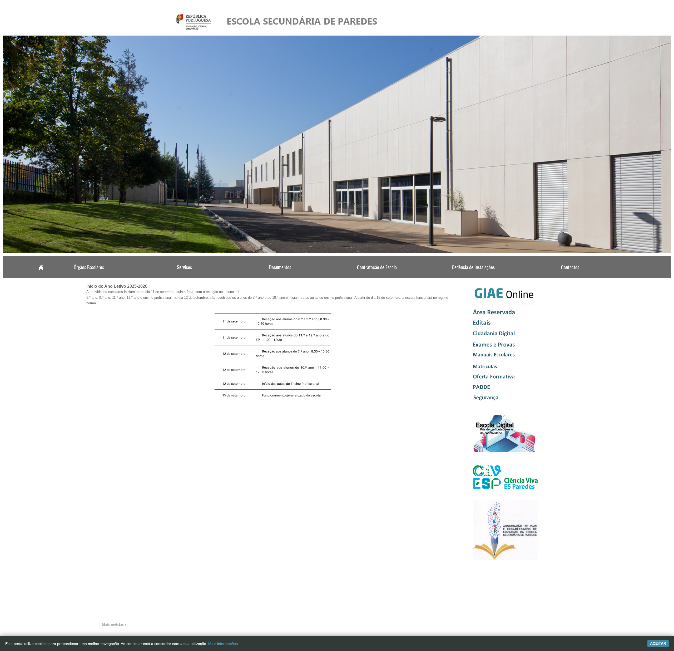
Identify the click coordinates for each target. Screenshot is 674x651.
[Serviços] (185, 276)
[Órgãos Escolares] (88, 276)
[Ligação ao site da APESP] (505, 559)
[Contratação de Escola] (377, 276)
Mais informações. (223, 644)
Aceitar (658, 643)
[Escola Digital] (504, 451)
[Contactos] (569, 276)
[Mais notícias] (114, 625)
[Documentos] (281, 276)
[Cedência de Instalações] (473, 276)
